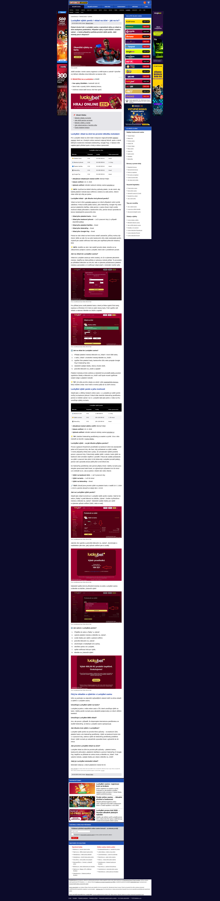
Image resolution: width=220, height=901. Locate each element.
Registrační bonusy (132, 167)
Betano (110, 10)
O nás (70, 898)
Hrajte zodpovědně (74, 768)
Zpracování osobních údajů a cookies (108, 898)
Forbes (115, 10)
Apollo (105, 10)
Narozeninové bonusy (133, 169)
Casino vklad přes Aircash (134, 235)
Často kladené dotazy (82, 127)
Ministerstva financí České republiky (131, 880)
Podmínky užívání (93, 898)
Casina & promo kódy (133, 177)
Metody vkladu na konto (83, 118)
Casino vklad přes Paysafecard (135, 230)
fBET (144, 10)
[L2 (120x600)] (62, 115)
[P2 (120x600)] (158, 115)
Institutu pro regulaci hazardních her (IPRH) (105, 882)
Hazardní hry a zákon (133, 196)
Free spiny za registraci (133, 175)
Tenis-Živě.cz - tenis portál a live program (82, 859)
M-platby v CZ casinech (133, 227)
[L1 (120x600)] (62, 62)
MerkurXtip (130, 159)
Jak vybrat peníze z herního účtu (86, 125)
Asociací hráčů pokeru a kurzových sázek (78, 883)
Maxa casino (131, 148)
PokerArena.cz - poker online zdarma (107, 857)
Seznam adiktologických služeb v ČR (101, 894)
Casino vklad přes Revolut (134, 233)
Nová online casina (132, 190)
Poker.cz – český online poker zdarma (107, 859)
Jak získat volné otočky (133, 180)
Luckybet (128, 10)
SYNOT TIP (130, 143)
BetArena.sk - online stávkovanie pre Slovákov (84, 866)
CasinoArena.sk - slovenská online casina (108, 869)
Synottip (83, 10)
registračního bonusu (111, 382)
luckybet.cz (110, 185)
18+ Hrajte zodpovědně (123, 898)
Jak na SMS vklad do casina (134, 225)
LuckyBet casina (90, 202)
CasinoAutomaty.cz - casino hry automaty (107, 854)
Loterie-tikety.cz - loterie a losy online (106, 852)
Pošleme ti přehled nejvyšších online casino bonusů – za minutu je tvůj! (95, 828)
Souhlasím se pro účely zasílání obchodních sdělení (93, 834)
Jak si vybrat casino (132, 206)
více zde (102, 770)
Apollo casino (131, 154)
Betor (100, 10)
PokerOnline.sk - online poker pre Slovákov (108, 871)
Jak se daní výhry (132, 198)
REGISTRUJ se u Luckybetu (83, 79)
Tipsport (77, 10)
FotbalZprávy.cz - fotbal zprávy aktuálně (82, 854)
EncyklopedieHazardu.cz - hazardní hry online (109, 849)
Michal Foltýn (89, 23)
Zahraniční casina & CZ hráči (134, 193)
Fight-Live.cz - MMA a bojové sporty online (83, 852)
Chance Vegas (131, 146)
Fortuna (71, 10)
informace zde (99, 889)
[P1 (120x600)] (158, 62)
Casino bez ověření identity (134, 209)
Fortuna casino (131, 141)
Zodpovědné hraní (134, 882)
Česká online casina (132, 188)
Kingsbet (71, 12)
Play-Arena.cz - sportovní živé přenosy (107, 866)
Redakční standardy (83, 898)
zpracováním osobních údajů (87, 834)
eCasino (77, 12)
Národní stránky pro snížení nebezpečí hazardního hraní (131, 894)
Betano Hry (130, 138)
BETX (140, 10)
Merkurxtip (134, 10)
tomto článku (89, 439)
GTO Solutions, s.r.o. (136, 898)
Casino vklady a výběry (133, 220)
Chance (95, 10)
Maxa (82, 12)
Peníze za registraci (132, 172)
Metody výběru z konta (82, 123)
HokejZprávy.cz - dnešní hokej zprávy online (83, 857)
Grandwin (121, 10)
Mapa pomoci (114, 894)
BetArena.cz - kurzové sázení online (81, 849)
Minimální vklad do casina (134, 222)
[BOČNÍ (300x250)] (137, 125)
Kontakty (75, 898)
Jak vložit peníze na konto (83, 120)
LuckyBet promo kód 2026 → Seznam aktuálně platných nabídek (108, 812)
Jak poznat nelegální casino (134, 212)
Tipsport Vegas (131, 135)
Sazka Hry (89, 10)
